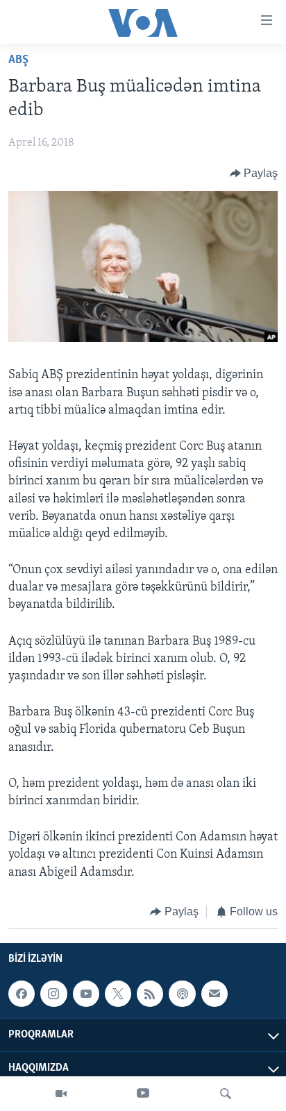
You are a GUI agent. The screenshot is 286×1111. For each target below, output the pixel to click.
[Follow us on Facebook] (21, 994)
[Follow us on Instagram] (53, 994)
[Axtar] (225, 1093)
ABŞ (18, 60)
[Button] (254, 173)
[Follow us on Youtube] (86, 994)
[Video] (61, 1093)
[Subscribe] (214, 994)
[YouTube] (143, 1093)
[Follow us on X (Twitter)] (118, 994)
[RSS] (150, 994)
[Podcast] (182, 994)
